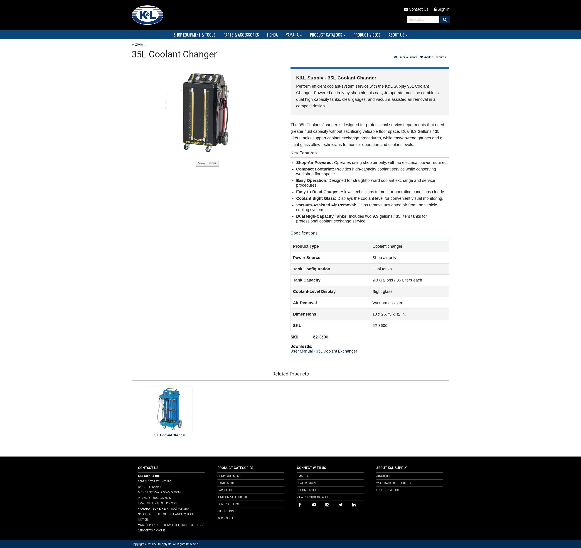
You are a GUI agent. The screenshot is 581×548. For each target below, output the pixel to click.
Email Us (303, 476)
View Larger (207, 163)
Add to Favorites (435, 57)
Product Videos (387, 490)
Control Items (228, 504)
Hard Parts (225, 483)
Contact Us (418, 9)
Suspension (225, 511)
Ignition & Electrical (232, 497)
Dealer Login (306, 483)
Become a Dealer (309, 490)
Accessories (226, 518)
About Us (396, 35)
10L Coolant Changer (170, 435)
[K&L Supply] (147, 14)
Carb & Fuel (225, 490)
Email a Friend (408, 57)
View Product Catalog (313, 497)
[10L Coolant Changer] (169, 409)
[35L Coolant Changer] (207, 112)
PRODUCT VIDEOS (367, 35)
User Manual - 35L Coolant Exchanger (323, 351)
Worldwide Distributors (394, 483)
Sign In (443, 9)
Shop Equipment (229, 476)
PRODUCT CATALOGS (326, 35)
